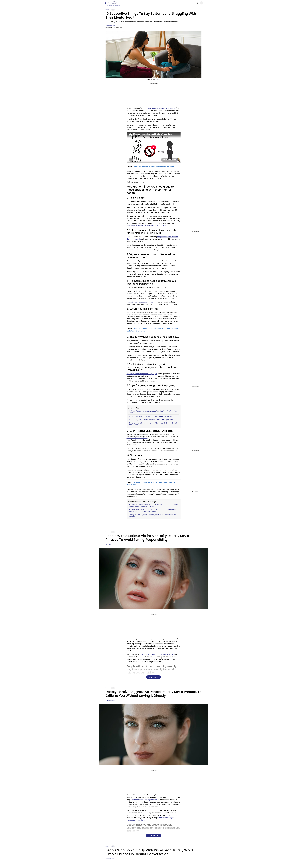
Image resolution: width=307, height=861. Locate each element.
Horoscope (134, 3)
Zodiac (128, 3)
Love (123, 3)
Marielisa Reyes (110, 700)
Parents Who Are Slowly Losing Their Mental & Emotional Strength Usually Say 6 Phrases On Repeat (153, 505)
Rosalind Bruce (110, 26)
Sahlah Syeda (110, 859)
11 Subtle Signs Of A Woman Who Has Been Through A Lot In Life (153, 419)
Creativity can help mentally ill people (142, 374)
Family (144, 3)
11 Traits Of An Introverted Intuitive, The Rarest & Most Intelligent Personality (153, 424)
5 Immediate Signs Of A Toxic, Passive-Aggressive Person (151, 416)
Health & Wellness (167, 3)
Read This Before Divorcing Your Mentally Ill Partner (154, 166)
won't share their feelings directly (144, 800)
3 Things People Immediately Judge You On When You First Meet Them (153, 412)
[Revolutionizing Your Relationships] (112, 3)
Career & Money (179, 3)
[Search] (197, 3)
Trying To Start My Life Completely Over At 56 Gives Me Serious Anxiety (153, 515)
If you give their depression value (140, 302)
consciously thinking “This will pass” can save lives (146, 225)
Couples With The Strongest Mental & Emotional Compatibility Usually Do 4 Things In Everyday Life (152, 510)
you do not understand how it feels (137, 438)
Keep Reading (153, 677)
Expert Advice (189, 3)
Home (107, 10)
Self (140, 3)
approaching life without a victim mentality (157, 654)
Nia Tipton (109, 544)
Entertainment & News (154, 3)
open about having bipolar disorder (160, 108)
